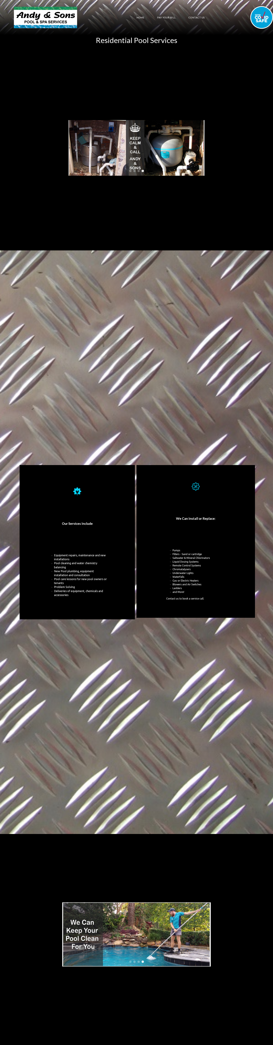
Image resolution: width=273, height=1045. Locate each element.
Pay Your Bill (166, 17)
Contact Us (196, 17)
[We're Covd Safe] (261, 17)
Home (140, 17)
